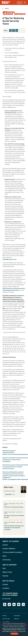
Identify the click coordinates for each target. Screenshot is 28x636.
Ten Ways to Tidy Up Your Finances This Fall (14, 516)
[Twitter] (13, 30)
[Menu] (24, 2)
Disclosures (17, 615)
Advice (7, 8)
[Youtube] (18, 604)
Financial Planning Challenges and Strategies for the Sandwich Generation (14, 527)
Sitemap (16, 618)
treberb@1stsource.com (9, 259)
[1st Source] (6, 2)
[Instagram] (23, 604)
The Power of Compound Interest (13, 507)
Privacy (4, 615)
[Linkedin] (16, 30)
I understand (14, 633)
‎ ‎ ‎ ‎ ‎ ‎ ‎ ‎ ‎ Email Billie (7, 494)
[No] (26, 629)
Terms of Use (6, 618)
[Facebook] (10, 30)
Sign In (20, 2)
